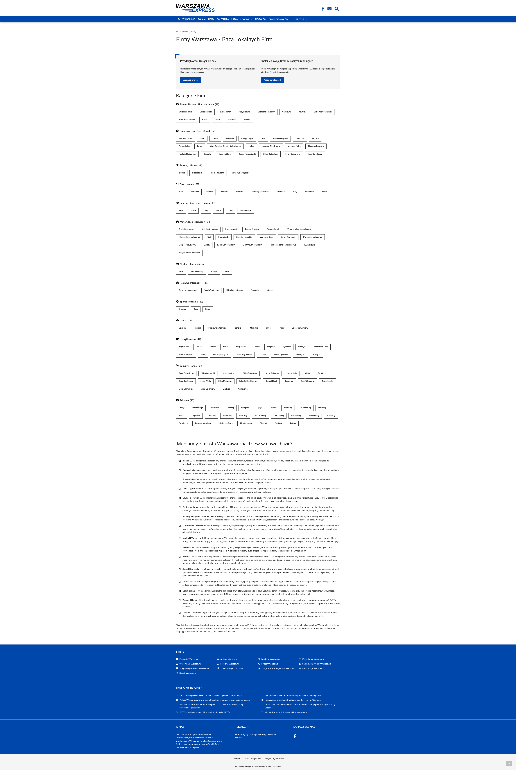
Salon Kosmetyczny (300, 328)
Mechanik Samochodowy (189, 237)
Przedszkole (197, 173)
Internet (270, 290)
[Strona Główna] (178, 19)
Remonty (207, 154)
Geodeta (315, 138)
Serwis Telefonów (211, 290)
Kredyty (247, 120)
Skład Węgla (205, 381)
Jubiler (307, 373)
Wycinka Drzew (185, 138)
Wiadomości (188, 19)
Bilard (218, 211)
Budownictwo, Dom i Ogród (195, 131)
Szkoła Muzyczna (217, 173)
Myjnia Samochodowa (312, 237)
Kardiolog (211, 416)
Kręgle (193, 211)
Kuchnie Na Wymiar (187, 154)
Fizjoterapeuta (246, 423)
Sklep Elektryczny (208, 389)
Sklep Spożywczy (186, 381)
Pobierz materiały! (272, 80)
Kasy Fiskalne (244, 112)
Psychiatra (214, 408)
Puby (295, 192)
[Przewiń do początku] (509, 763)
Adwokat (302, 112)
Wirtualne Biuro (185, 112)
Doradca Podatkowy (266, 112)
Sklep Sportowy (229, 373)
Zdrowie (184, 400)
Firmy (211, 19)
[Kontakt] (329, 8)
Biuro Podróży (197, 272)
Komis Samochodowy (226, 245)
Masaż (181, 416)
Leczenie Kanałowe (203, 423)
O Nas (246, 759)
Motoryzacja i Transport (192, 222)
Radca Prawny (225, 112)
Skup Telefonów (307, 381)
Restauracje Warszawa (313, 668)
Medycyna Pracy (226, 423)
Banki (204, 120)
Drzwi (199, 146)
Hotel (181, 272)
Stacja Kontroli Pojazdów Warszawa (278, 668)
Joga (196, 309)
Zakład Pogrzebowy (244, 355)
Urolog (181, 408)
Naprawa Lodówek (316, 146)
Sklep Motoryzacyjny (187, 245)
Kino (230, 211)
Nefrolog (322, 408)
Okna (263, 138)
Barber (268, 328)
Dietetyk (263, 423)
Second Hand (271, 381)
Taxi (209, 237)
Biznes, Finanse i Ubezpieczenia (197, 104)
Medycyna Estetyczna (217, 328)
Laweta (207, 245)
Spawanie (230, 138)
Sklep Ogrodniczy (315, 154)
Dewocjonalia (327, 381)
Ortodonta (183, 423)
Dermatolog (279, 416)
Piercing (197, 328)
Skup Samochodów (244, 237)
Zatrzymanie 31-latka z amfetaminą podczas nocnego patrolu (293, 695)
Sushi (181, 192)
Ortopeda (245, 408)
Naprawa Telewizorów (271, 146)
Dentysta (278, 423)
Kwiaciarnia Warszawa (313, 659)
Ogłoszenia (223, 19)
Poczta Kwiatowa (271, 373)
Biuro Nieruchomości (323, 112)
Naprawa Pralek (294, 146)
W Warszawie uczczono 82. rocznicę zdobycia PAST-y (205, 712)
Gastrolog (243, 416)
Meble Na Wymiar (280, 138)
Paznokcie (238, 328)
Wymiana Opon (266, 237)
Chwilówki (286, 112)
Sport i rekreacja (189, 302)
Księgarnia (288, 381)
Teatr (181, 211)
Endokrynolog (260, 416)
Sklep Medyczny (225, 381)
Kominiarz (299, 138)
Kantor (217, 120)
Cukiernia (281, 192)
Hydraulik (287, 347)
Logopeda (196, 416)
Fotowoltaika (184, 146)
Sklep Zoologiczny (186, 373)
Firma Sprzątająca (220, 355)
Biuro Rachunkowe (187, 120)
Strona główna (182, 32)
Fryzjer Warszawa (269, 664)
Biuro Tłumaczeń (186, 355)
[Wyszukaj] (336, 8)
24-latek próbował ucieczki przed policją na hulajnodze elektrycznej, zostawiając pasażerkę (211, 706)
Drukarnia (255, 290)
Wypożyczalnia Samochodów (299, 229)
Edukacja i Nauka (189, 165)
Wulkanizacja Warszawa (231, 668)
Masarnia (195, 192)
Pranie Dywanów (281, 355)
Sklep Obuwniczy (186, 389)
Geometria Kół (273, 229)
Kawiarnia (240, 192)
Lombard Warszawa (270, 659)
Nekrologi (260, 19)
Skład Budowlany (270, 154)
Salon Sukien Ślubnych (248, 381)
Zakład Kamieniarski (247, 154)
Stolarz (251, 146)
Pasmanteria (291, 373)
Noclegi (214, 272)
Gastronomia (187, 184)
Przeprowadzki (231, 229)
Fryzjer (281, 328)
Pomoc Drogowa (252, 229)
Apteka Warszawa (228, 659)
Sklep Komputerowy (234, 290)
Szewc (225, 347)
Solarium (182, 328)
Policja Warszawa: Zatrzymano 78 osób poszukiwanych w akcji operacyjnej (215, 700)
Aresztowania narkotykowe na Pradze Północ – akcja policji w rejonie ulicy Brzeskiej (300, 706)
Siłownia (182, 309)
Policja (202, 19)
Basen (207, 309)
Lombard (226, 389)
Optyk (259, 408)
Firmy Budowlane (292, 154)
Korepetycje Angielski (240, 173)
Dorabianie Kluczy (320, 347)
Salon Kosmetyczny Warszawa (316, 664)
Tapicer (199, 347)
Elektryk (301, 347)
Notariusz (232, 120)
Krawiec (262, 355)
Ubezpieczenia (206, 112)
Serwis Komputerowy (188, 290)
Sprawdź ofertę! (190, 80)
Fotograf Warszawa (229, 664)
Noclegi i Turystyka (190, 264)
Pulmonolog (314, 416)
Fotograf (316, 355)
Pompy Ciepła (247, 138)
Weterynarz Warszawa (190, 664)
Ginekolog (227, 416)
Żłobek (182, 173)
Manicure (254, 328)
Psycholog (331, 416)
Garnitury (322, 373)
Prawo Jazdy (223, 237)
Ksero (203, 355)
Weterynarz (300, 355)
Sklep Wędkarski (208, 373)
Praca (234, 19)
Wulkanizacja (309, 245)
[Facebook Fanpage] (322, 8)
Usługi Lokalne (188, 339)
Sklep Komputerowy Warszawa (194, 668)
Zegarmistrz (184, 347)
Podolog (230, 408)
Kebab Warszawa (187, 673)
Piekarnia (224, 192)
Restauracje (309, 192)
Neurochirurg (305, 408)
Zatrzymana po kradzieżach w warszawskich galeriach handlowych (211, 695)
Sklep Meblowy (225, 154)
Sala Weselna (245, 211)
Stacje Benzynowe (186, 229)
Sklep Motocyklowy (210, 229)
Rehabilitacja (197, 408)
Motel (227, 272)
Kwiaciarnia (243, 389)
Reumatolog (296, 416)
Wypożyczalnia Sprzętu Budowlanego (225, 146)
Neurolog (288, 408)
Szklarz (215, 138)
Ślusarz (213, 347)
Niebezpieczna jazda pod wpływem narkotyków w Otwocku (293, 700)
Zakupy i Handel (188, 366)
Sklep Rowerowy (250, 373)
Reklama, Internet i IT (191, 283)
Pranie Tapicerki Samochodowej (283, 245)
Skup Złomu (241, 347)
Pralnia (257, 347)
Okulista (273, 408)
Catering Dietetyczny (260, 192)
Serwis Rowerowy (288, 237)
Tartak (202, 138)
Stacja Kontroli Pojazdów (189, 253)
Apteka (293, 423)
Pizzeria (209, 192)
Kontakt (238, 738)
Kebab (324, 192)
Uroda (183, 320)
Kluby (205, 211)
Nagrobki (271, 347)
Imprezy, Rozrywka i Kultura (195, 203)
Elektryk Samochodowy (252, 245)
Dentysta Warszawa (188, 659)
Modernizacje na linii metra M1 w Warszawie (286, 712)
